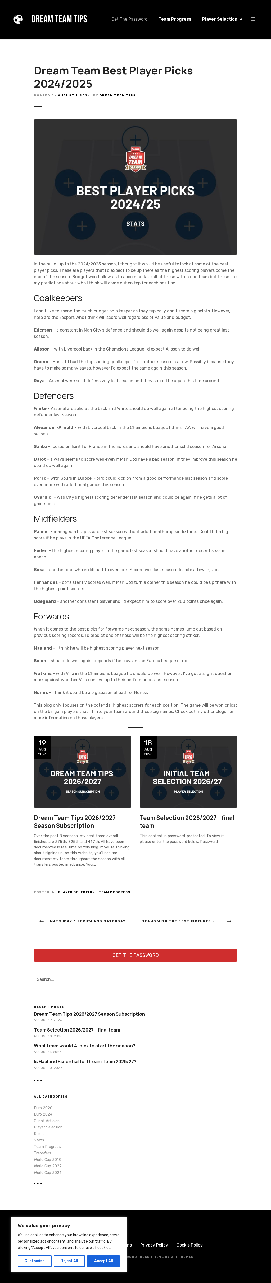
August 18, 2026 (48, 1036)
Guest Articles (47, 1121)
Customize (34, 1261)
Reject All (69, 1261)
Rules (39, 1134)
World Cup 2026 (48, 1172)
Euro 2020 (43, 1108)
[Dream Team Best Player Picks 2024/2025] (135, 122)
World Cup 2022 (48, 1166)
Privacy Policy (154, 1245)
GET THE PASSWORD (135, 955)
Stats (39, 1140)
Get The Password (129, 19)
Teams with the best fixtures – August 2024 (189, 921)
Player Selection (219, 19)
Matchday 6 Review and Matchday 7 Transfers (92, 921)
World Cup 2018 (47, 1160)
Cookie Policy (190, 1245)
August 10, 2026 (48, 1068)
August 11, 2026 (47, 1052)
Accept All (103, 1261)
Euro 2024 (43, 1114)
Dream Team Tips (118, 95)
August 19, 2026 (48, 1020)
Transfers (42, 1153)
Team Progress (175, 19)
